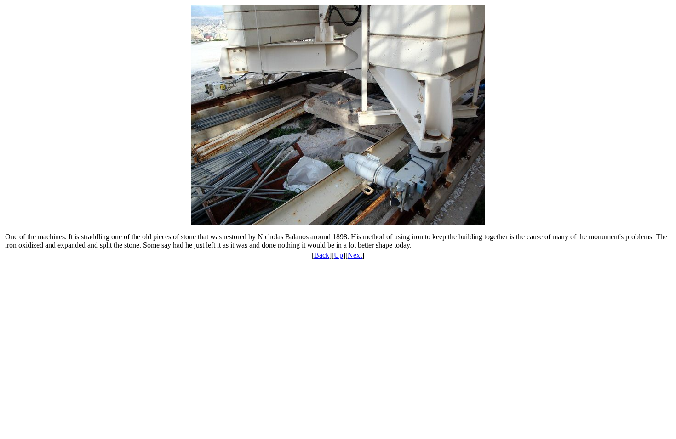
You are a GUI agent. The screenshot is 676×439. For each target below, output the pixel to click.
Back (321, 255)
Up (338, 255)
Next (355, 255)
